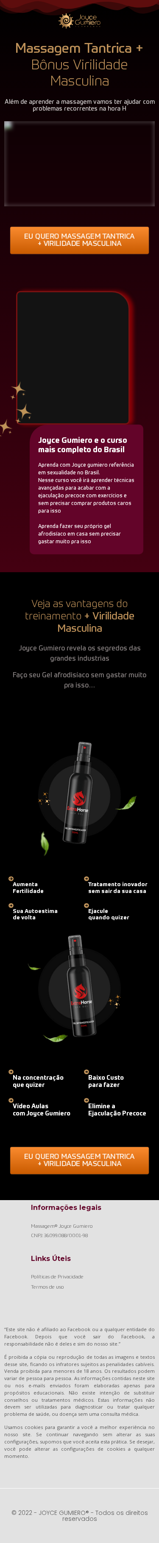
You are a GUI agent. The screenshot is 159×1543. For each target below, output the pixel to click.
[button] (79, 240)
